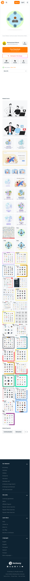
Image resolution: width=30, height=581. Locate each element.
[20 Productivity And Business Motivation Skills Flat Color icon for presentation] (9, 396)
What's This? (13, 67)
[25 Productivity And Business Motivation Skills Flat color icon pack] (10, 431)
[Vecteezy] (2, 2)
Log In (22, 2)
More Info (6, 71)
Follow (24, 44)
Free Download (15, 49)
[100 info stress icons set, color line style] (8, 295)
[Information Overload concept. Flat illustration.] (14, 171)
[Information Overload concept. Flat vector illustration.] (9, 206)
